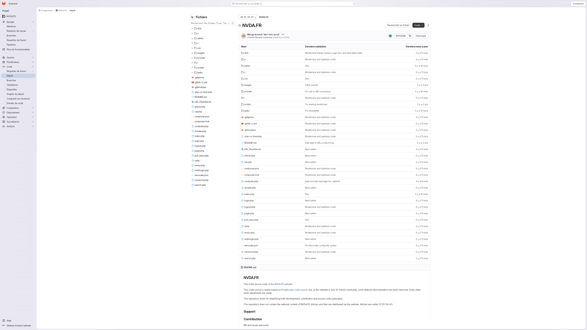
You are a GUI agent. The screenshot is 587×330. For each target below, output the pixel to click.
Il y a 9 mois (284, 37)
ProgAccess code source (294, 289)
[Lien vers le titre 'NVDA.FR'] (261, 277)
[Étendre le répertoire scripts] (192, 68)
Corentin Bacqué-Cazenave (259, 37)
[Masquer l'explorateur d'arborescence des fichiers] (192, 17)
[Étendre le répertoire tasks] (192, 72)
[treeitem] (213, 28)
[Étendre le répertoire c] (192, 43)
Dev (307, 65)
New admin (310, 149)
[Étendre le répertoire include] (192, 58)
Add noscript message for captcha (322, 181)
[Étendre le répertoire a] (192, 33)
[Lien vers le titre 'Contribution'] (264, 319)
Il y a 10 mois (421, 65)
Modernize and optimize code (320, 59)
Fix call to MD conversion (318, 91)
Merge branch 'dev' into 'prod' (263, 34)
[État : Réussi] (390, 36)
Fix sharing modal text (316, 104)
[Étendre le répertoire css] (192, 48)
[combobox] (213, 23)
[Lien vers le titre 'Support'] (257, 311)
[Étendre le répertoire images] (192, 53)
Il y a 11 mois (422, 53)
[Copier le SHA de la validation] (410, 35)
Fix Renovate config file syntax (320, 245)
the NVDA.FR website (281, 284)
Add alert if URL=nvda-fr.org (319, 142)
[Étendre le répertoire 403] (192, 28)
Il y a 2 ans (422, 104)
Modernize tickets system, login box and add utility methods (334, 53)
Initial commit (311, 85)
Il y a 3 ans (422, 85)
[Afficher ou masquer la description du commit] (283, 34)
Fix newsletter (312, 110)
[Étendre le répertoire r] (192, 63)
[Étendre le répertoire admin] (192, 38)
